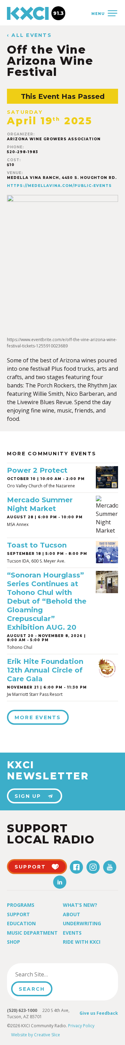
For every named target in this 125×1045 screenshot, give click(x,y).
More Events (38, 717)
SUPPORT (30, 867)
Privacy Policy (81, 1026)
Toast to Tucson (37, 545)
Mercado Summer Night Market (40, 504)
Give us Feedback (99, 1013)
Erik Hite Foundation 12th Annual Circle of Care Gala (45, 670)
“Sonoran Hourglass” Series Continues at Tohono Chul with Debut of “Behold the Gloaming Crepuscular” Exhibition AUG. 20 (46, 601)
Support (18, 914)
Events (72, 932)
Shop (13, 941)
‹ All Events (29, 35)
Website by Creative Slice (35, 1035)
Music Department (32, 932)
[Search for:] (46, 974)
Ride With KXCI (81, 941)
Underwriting (82, 923)
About (71, 914)
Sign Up (28, 796)
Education (21, 923)
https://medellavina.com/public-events (59, 185)
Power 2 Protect (37, 470)
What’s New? (80, 905)
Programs (20, 905)
